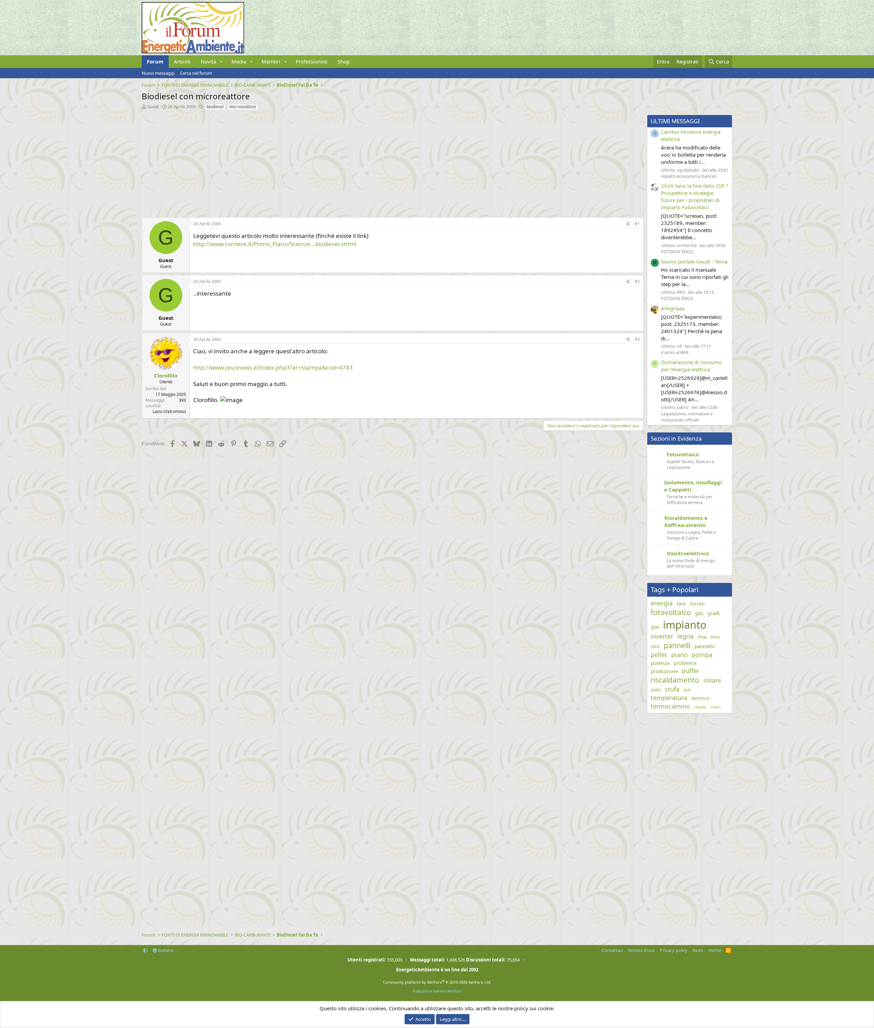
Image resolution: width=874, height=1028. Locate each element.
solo (656, 689)
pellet (659, 655)
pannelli (677, 645)
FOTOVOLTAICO (677, 251)
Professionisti (311, 61)
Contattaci (612, 950)
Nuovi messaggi (158, 73)
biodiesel (215, 107)
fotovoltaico (671, 612)
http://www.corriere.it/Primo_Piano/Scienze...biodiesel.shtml (274, 244)
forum (697, 603)
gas (699, 613)
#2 (637, 281)
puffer (690, 671)
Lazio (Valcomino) (169, 411)
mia (701, 636)
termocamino (670, 706)
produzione (664, 671)
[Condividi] (627, 224)
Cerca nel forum (196, 73)
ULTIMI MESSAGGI (675, 121)
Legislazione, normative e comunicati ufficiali (687, 417)
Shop (344, 61)
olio (655, 646)
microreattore (242, 107)
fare (681, 603)
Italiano (165, 950)
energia (662, 603)
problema (685, 662)
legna (685, 636)
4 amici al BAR (675, 352)
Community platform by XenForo (437, 982)
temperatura (669, 698)
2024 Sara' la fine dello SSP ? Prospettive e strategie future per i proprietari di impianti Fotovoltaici (694, 196)
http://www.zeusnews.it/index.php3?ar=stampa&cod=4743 (273, 367)
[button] (221, 61)
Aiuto (697, 950)
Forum (155, 61)
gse (655, 626)
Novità (208, 61)
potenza (660, 662)
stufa (672, 689)
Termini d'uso (641, 950)
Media (238, 61)
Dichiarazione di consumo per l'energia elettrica (691, 366)
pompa (702, 655)
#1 (637, 224)
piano (679, 655)
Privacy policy (674, 950)
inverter (662, 636)
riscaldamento (675, 680)
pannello (704, 646)
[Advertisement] (346, 162)
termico (700, 698)
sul (686, 689)
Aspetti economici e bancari (689, 176)
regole (700, 707)
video (715, 707)
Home (714, 950)
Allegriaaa (673, 308)
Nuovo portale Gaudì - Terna (694, 261)
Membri (271, 61)
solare (712, 680)
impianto (684, 625)
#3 (637, 339)
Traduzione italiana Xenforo (437, 991)
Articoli (182, 61)
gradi (713, 613)
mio (715, 636)
